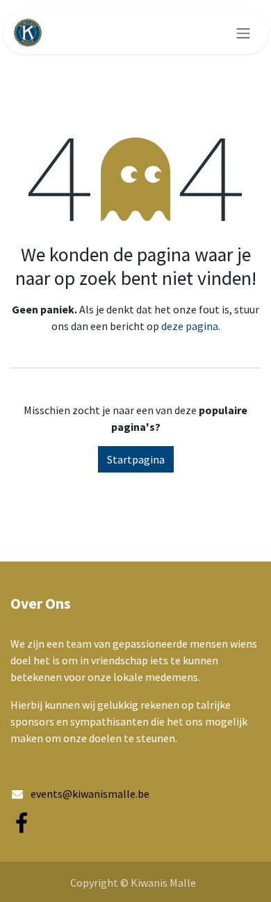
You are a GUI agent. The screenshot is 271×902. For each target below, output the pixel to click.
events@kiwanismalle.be (90, 794)
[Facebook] (22, 823)
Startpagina (136, 459)
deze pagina (189, 326)
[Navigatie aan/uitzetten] (243, 32)
